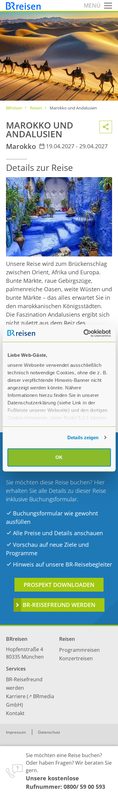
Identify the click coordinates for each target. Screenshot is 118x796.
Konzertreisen (76, 658)
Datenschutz (49, 732)
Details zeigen (82, 437)
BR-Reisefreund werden (59, 605)
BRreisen (14, 108)
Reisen (36, 108)
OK (59, 457)
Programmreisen (79, 649)
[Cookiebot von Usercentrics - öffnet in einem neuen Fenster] (84, 333)
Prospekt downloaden (59, 584)
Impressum (16, 732)
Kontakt (15, 713)
